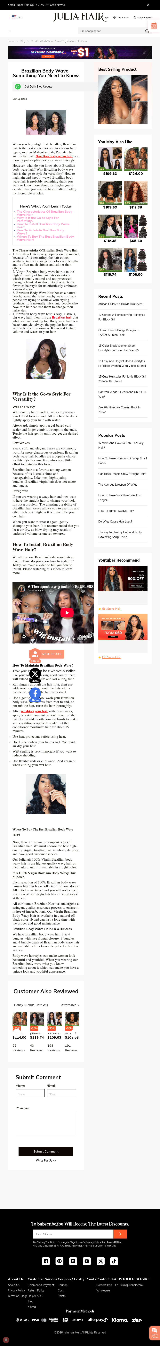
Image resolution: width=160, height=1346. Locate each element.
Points (62, 1296)
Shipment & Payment (41, 1285)
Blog (30, 1301)
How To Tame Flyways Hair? (116, 511)
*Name (20, 1085)
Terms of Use (114, 1242)
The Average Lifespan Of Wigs (117, 484)
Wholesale (103, 1290)
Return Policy (36, 1290)
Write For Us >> (46, 1160)
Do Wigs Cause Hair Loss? (115, 521)
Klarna (32, 1307)
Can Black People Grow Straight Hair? (122, 474)
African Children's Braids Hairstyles (120, 304)
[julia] (80, 17)
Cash (61, 1290)
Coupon (63, 1285)
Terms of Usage (18, 1296)
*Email (51, 1085)
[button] (16, 1033)
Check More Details (47, 654)
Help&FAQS (35, 1296)
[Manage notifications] (6, 1340)
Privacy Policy (93, 1242)
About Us (14, 1285)
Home (11, 41)
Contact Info (104, 1285)
